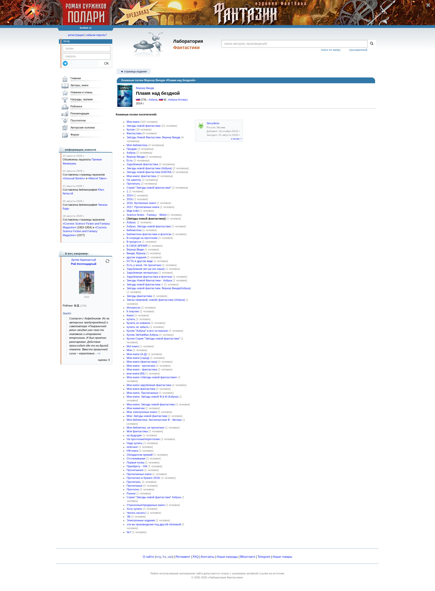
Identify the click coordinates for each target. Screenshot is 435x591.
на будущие (134, 435)
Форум (74, 134)
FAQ (196, 557)
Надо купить (134, 443)
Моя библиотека (137, 145)
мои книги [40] (135, 373)
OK (104, 63)
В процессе (134, 241)
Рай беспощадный (83, 263)
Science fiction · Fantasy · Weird (146, 214)
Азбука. (131, 222)
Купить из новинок (138, 322)
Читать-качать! (136, 512)
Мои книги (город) (138, 357)
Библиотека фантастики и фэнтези (149, 234)
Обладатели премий (140, 454)
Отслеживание (136, 458)
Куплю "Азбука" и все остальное (147, 330)
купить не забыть (138, 326)
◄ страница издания (133, 71)
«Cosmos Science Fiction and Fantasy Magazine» (85, 231)
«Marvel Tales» (97, 178)
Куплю (131, 129)
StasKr (67, 313)
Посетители (78, 120)
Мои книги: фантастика (141, 176)
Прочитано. (134, 481)
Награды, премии (81, 99)
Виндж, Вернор (136, 253)
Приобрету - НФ (137, 466)
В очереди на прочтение (142, 237)
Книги (130, 315)
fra (164, 557)
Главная (75, 78)
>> (98, 353)
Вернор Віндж (135, 249)
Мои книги (133, 121)
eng (158, 557)
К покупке (133, 311)
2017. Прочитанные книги (143, 206)
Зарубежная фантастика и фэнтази (149, 276)
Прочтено (133, 489)
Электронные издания (141, 520)
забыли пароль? (96, 34)
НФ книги (132, 450)
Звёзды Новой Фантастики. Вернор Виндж (153, 137)
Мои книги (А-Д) (137, 354)
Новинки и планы (81, 92)
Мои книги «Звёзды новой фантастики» (152, 377)
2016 (130, 199)
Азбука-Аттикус (178, 99)
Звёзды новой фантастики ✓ (145, 284)
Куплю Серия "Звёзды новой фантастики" (153, 338)
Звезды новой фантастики (143, 125)
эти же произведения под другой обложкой (154, 524)
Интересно (133, 307)
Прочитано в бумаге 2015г (143, 477)
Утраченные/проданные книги (146, 504)
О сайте (148, 557)
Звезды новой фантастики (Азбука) (149, 168)
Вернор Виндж (145, 88)
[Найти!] (371, 44)
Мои (129, 350)
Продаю (132, 148)
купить (131, 319)
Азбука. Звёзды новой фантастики (149, 226)
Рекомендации (79, 113)
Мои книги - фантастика (142, 369)
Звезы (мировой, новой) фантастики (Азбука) (156, 299)
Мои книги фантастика (141, 388)
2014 (130, 195)
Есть (130, 160)
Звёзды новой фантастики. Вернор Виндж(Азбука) (159, 288)
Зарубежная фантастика (142, 164)
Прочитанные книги (139, 474)
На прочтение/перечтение (143, 439)
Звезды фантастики (139, 296)
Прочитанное (135, 470)
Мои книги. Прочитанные (142, 392)
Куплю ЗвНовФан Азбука (142, 334)
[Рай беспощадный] (86, 292)
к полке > (236, 138)
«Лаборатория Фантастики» (225, 577)
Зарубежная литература (142, 272)
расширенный (358, 49)
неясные (132, 446)
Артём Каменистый (83, 259)
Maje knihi (133, 210)
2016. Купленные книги (141, 202)
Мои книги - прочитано (141, 365)
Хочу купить (134, 508)
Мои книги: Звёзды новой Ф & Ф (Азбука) (152, 396)
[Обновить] (107, 263)
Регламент (183, 557)
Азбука (153, 99)
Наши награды (227, 557)
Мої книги (133, 346)
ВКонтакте (247, 557)
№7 (129, 532)
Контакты (207, 557)
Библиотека (134, 230)
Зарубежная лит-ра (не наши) (146, 268)
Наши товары (282, 557)
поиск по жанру (331, 49)
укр (170, 557)
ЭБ (128, 516)
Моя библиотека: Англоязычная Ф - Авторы (154, 419)
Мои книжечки (135, 408)
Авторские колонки (82, 127)
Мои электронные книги (142, 411)
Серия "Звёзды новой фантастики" (149, 187)
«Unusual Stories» (74, 178)
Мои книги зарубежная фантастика (149, 385)
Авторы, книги (79, 85)
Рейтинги (76, 106)
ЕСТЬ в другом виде (140, 261)
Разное (131, 493)
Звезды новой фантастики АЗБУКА (149, 172)
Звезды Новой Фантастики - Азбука (149, 280)
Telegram (264, 557)
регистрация (76, 34)
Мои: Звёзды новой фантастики (147, 415)
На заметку (134, 179)
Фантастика (134, 133)
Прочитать (133, 183)
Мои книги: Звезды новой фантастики (151, 404)
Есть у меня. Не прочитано (144, 265)
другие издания (136, 257)
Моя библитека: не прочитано (145, 427)
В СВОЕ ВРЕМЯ (137, 245)
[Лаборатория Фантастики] (149, 44)
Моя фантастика (137, 431)
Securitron (213, 123)
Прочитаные (134, 485)
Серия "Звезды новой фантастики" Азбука (154, 497)
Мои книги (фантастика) (142, 361)
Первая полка (135, 462)
